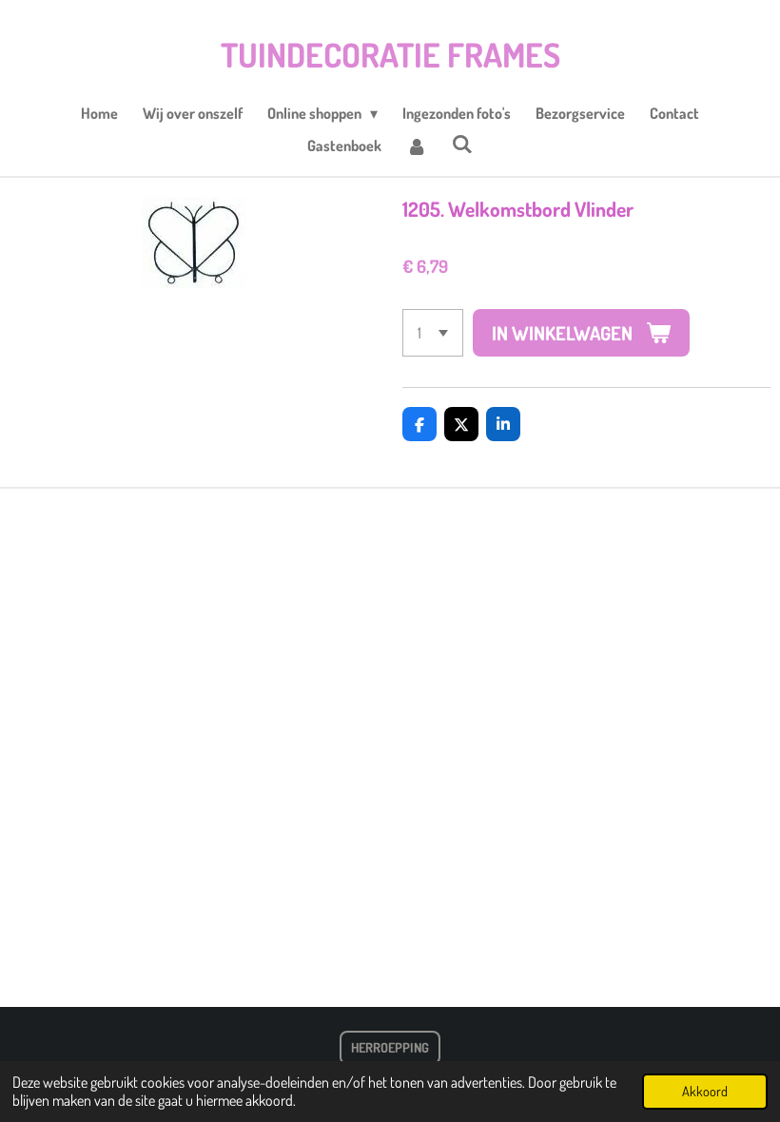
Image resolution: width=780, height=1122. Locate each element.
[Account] (416, 145)
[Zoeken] (462, 143)
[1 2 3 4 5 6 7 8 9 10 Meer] (432, 333)
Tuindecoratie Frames (390, 54)
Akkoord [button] (705, 1090)
